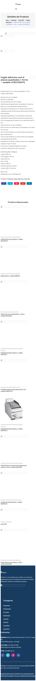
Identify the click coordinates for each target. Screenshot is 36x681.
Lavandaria (6, 625)
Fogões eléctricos (19, 179)
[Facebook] (3, 183)
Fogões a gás (15, 311)
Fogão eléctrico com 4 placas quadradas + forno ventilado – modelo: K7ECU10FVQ (30, 78)
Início (7, 20)
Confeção (13, 20)
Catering (5, 622)
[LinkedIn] (29, 183)
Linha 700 (21, 20)
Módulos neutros (16, 273)
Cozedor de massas (16, 499)
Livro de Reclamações (27, 674)
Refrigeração (7, 609)
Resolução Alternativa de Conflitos (11, 674)
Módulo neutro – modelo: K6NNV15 (10, 276)
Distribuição (6, 615)
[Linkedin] (18, 655)
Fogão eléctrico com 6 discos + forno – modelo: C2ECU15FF (34, 78)
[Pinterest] (16, 183)
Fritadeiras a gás (16, 387)
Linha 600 (8, 237)
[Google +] (23, 183)
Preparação (6, 605)
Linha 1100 (8, 521)
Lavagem (6, 619)
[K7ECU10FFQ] (7, 41)
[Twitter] (10, 183)
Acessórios (6, 629)
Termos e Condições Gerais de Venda (24, 676)
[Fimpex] (18, 4)
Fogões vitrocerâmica (17, 463)
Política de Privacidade (7, 676)
